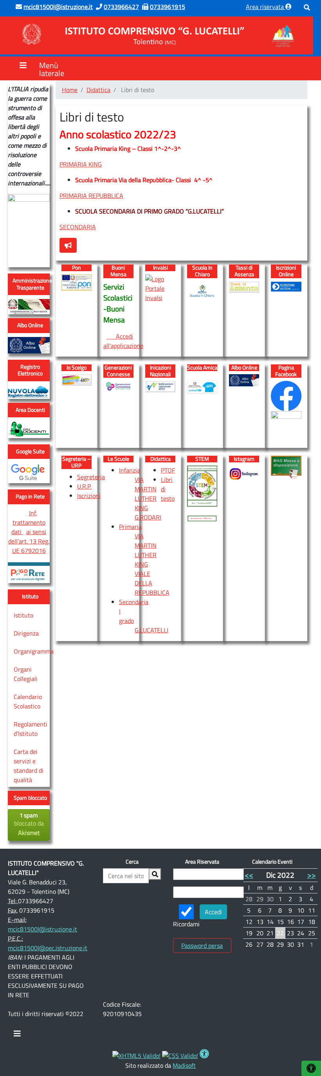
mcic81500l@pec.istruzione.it (47, 948)
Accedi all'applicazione (123, 340)
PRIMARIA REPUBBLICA (91, 195)
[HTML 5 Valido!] (136, 1055)
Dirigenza (26, 633)
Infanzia (129, 470)
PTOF (168, 470)
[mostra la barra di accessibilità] (311, 1068)
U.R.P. (84, 486)
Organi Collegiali (26, 674)
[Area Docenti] (28, 429)
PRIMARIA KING (81, 164)
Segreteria (91, 477)
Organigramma (34, 651)
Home (70, 89)
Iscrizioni (89, 495)
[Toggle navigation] (17, 1035)
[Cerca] (155, 874)
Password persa (202, 945)
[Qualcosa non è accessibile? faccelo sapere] (68, 245)
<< (249, 874)
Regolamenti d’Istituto (30, 728)
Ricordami (186, 924)
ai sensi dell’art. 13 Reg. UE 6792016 (28, 541)
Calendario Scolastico (28, 701)
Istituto (23, 615)
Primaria (130, 526)
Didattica (98, 89)
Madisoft (184, 1065)
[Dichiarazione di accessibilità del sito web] (204, 1055)
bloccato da (29, 824)
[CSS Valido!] (180, 1055)
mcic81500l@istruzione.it (42, 929)
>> (311, 874)
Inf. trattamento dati (28, 522)
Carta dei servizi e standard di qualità (28, 765)
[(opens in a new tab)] (28, 306)
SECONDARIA (78, 227)
